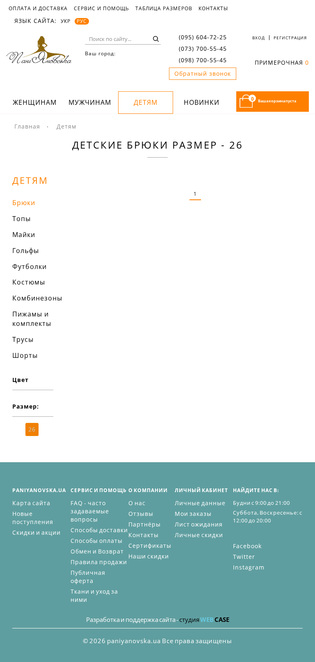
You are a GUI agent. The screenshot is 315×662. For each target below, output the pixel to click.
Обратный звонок (202, 73)
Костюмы (28, 282)
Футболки (29, 266)
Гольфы (25, 250)
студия (204, 619)
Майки (23, 234)
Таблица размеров (163, 8)
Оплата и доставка (38, 8)
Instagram (249, 567)
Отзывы (140, 513)
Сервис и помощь (101, 8)
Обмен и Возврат (97, 551)
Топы (21, 218)
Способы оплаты (97, 541)
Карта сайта (31, 503)
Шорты (25, 355)
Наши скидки (148, 556)
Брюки (23, 202)
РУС (82, 21)
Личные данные (200, 503)
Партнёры (144, 524)
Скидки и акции (36, 532)
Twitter (244, 556)
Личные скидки (199, 535)
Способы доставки (99, 530)
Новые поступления (32, 518)
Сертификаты (149, 545)
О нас (137, 503)
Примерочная (282, 62)
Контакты (213, 8)
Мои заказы (193, 513)
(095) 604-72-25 (203, 37)
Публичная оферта (88, 577)
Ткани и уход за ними (94, 595)
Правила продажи (99, 562)
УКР (66, 21)
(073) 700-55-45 (203, 48)
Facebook (247, 546)
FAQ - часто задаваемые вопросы (90, 511)
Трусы (23, 339)
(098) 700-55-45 (203, 60)
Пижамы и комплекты (31, 319)
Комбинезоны (37, 298)
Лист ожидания (199, 524)
